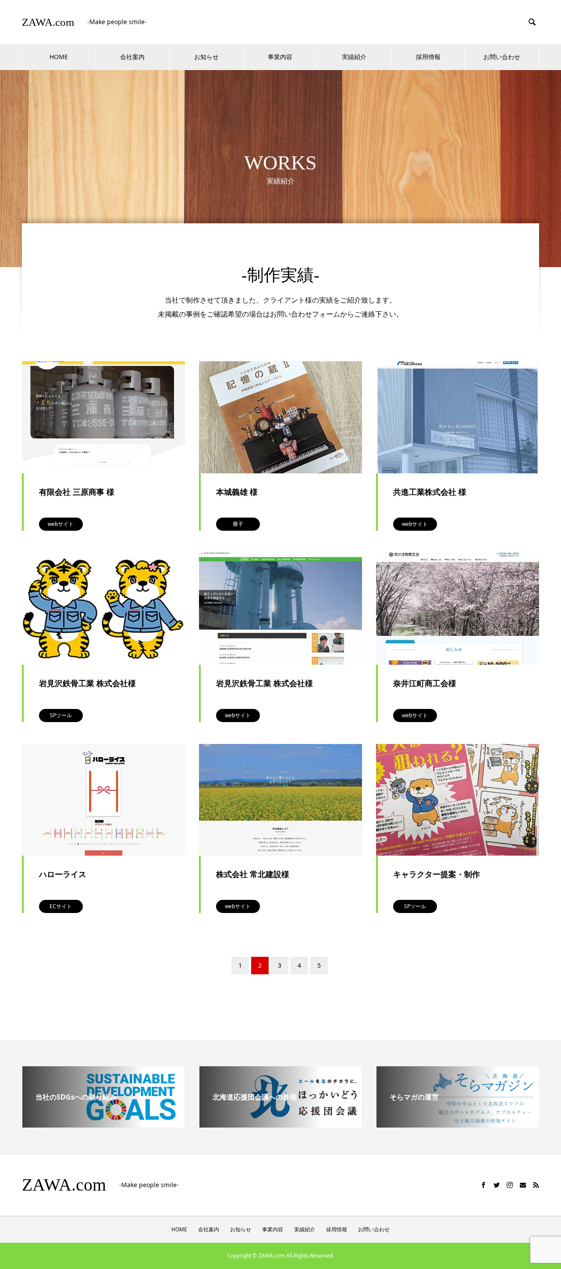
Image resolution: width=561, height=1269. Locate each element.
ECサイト (61, 906)
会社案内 (132, 57)
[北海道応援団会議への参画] (280, 1124)
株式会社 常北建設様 (252, 874)
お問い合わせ (501, 57)
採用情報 (428, 57)
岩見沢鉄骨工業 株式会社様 (87, 683)
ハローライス (62, 874)
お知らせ (206, 57)
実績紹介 (354, 57)
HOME (59, 57)
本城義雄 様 (237, 491)
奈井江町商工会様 (424, 683)
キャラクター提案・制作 (436, 874)
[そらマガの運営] (457, 1124)
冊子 (238, 524)
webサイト (61, 524)
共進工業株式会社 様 (429, 491)
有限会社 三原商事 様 (76, 491)
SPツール (61, 715)
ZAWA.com (48, 22)
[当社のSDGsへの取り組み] (103, 1124)
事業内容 (280, 57)
